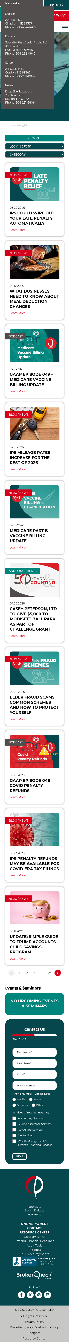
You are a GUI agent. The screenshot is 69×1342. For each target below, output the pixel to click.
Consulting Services (30, 1129)
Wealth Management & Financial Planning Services (35, 1142)
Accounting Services (31, 1118)
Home (9, 125)
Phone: (10, 27)
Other (39, 1105)
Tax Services (25, 1135)
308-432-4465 (26, 27)
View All (34, 138)
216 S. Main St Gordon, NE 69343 (18, 70)
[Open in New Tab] (34, 1261)
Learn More (18, 230)
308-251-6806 (25, 102)
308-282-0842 (25, 53)
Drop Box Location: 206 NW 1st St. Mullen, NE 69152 (18, 95)
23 (49, 973)
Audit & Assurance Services (34, 1124)
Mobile (21, 1099)
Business (22, 1105)
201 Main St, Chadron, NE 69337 (18, 21)
